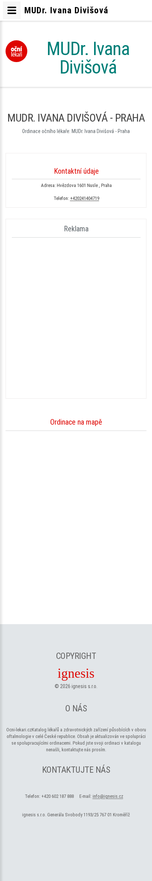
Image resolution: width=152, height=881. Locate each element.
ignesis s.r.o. (84, 686)
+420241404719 (84, 198)
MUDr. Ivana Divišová (87, 58)
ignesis (76, 673)
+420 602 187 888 (57, 796)
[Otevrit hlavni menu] (12, 10)
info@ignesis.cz (108, 796)
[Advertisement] (76, 317)
